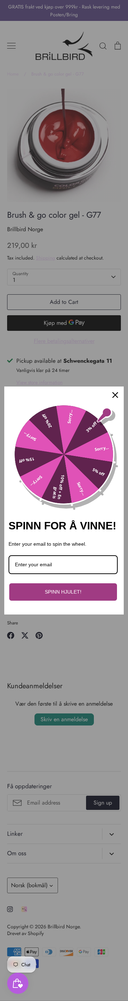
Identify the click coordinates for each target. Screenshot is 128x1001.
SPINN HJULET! (63, 592)
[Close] (115, 395)
